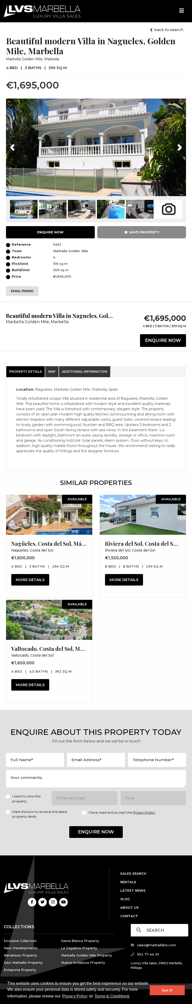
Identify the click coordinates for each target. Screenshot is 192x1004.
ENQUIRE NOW (50, 232)
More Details (30, 579)
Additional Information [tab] (84, 371)
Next (173, 144)
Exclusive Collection (20, 941)
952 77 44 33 (147, 954)
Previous (21, 144)
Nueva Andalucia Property (83, 962)
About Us (129, 907)
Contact (129, 916)
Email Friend (22, 291)
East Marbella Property (23, 962)
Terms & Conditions (111, 996)
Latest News (133, 890)
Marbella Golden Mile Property (86, 955)
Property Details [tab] (25, 371)
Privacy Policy (75, 996)
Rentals (128, 882)
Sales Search (133, 873)
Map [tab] (52, 371)
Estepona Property (20, 970)
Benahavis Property (20, 955)
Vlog (125, 899)
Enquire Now (163, 340)
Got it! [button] (167, 990)
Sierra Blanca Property (80, 941)
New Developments (21, 948)
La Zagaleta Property (79, 948)
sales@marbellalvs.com (156, 945)
